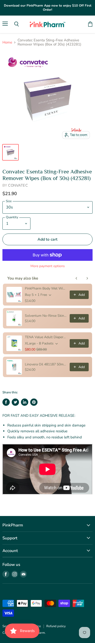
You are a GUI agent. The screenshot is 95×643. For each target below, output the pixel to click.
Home (7, 42)
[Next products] (87, 278)
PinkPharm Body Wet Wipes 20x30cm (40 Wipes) (46, 288)
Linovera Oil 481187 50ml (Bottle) (46, 364)
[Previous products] (76, 278)
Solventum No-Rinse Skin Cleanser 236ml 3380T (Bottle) (46, 315)
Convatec (18, 185)
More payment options (47, 266)
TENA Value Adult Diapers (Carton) (46, 337)
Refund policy (56, 626)
